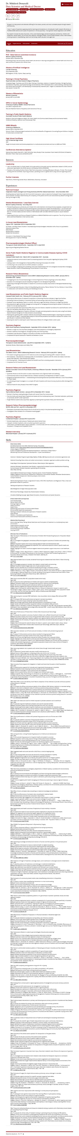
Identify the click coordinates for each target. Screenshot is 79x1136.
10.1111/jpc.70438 (18, 556)
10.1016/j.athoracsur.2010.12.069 (21, 1087)
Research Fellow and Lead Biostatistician (21, 368)
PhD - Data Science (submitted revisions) (21, 55)
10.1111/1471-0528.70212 (19, 575)
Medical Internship (13, 432)
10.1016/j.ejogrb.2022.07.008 (20, 838)
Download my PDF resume (65, 43)
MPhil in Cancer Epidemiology (17, 103)
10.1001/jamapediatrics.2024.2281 (22, 713)
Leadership (10, 164)
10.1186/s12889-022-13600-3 (20, 857)
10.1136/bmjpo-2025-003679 (20, 608)
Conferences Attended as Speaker (18, 150)
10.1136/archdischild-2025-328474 (22, 645)
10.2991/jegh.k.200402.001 (20, 929)
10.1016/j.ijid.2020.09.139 (19, 911)
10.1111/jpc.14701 (18, 945)
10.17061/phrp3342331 (19, 788)
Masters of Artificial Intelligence (17, 68)
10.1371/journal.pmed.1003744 (21, 892)
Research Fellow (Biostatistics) (17, 274)
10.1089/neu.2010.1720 (19, 1070)
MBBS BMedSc (11, 125)
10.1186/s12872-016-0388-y (20, 1014)
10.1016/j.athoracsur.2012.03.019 (21, 1048)
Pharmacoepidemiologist (15, 341)
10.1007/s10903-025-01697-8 (20, 678)
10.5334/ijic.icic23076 (18, 765)
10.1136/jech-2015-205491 (20, 1030)
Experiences (11, 185)
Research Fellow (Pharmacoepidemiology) (21, 405)
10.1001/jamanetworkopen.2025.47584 (23, 627)
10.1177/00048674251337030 (20, 661)
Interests (10, 159)
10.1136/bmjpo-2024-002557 (20, 748)
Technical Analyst (12, 190)
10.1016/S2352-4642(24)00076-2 (21, 731)
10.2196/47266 (17, 805)
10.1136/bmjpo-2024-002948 (20, 697)
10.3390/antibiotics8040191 (20, 962)
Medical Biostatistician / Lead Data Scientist (22, 203)
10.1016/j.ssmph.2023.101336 (20, 821)
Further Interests (12, 177)
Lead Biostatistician (13, 350)
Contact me (68, 4)
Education (10, 50)
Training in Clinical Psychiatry (17, 79)
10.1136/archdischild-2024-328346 (22, 593)
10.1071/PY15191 (17, 997)
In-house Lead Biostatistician (17, 222)
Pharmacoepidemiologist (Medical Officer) (21, 243)
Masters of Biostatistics (14, 93)
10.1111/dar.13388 (18, 875)
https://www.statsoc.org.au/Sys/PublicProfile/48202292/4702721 (36, 447)
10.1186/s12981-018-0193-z (20, 979)
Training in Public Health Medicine (18, 114)
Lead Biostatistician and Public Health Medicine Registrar (27, 294)
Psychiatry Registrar (13, 325)
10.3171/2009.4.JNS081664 (20, 1105)
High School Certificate (14, 138)
